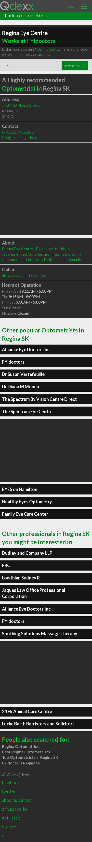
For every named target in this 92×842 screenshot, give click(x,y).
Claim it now (46, 49)
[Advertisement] (46, 189)
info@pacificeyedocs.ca (21, 137)
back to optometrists (26, 15)
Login (71, 6)
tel (18, 132)
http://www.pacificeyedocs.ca (27, 275)
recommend (75, 65)
